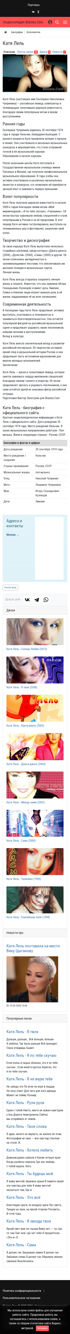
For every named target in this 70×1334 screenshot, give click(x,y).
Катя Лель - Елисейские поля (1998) (28, 917)
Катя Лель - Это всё (23, 1197)
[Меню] (65, 22)
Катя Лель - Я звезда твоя (28, 1221)
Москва (11, 534)
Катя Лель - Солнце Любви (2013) (26, 649)
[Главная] (5, 32)
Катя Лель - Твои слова (26, 1126)
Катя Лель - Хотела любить (29, 1150)
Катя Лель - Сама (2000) (21, 840)
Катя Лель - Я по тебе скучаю (31, 1055)
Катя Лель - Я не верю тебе (29, 1079)
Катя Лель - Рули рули (25, 1102)
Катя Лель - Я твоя (22, 1031)
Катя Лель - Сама (21, 1245)
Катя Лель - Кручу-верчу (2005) (25, 725)
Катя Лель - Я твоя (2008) (21, 687)
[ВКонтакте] (27, 599)
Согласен (42, 1328)
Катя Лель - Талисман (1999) (23, 879)
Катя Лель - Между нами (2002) (25, 802)
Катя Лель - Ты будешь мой (29, 1173)
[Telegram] (36, 599)
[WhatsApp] (46, 599)
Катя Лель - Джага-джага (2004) (26, 764)
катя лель (11, 587)
